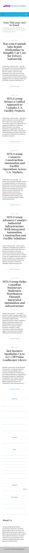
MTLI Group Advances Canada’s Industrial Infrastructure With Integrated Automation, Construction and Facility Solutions (14, 227)
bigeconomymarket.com (18, 549)
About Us (4, 453)
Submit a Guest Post (7, 466)
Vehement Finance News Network (11, 441)
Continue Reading (14, 86)
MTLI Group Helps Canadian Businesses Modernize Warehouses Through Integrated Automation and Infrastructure (14, 294)
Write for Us (5, 472)
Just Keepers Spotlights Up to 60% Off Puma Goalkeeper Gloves (14, 355)
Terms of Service (6, 469)
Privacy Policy (6, 463)
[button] (1, 14)
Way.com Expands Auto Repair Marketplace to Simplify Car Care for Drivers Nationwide (14, 51)
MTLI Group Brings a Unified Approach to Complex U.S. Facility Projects (14, 104)
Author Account (6, 456)
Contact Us (5, 459)
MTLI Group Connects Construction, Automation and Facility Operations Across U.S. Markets (14, 163)
